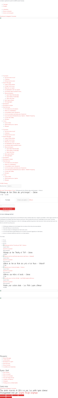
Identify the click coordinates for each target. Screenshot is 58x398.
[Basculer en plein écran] (9, 395)
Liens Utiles (8, 122)
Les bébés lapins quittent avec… (13, 91)
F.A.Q (4, 121)
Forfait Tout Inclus (9, 86)
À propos (5, 75)
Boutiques (6, 103)
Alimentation (8, 190)
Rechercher (3, 186)
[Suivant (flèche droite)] (9, 397)
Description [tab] (6, 211)
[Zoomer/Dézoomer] (3, 395)
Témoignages (8, 102)
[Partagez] (15, 395)
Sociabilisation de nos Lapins (12, 89)
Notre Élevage (7, 82)
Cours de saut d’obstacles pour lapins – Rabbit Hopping (20, 115)
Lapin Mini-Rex (10, 98)
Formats (7, 200)
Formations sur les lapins (11, 109)
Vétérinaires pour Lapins (11, 124)
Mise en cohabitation (10, 110)
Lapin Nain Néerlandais (12, 95)
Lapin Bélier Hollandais (12, 96)
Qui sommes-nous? (10, 77)
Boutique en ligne (8, 105)
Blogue (7, 126)
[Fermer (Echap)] (21, 395)
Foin (14, 190)
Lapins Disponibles (10, 84)
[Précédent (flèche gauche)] (3, 397)
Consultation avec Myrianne (12, 112)
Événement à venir (10, 81)
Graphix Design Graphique (28, 392)
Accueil (2, 190)
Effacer (31, 200)
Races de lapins (9, 93)
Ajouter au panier (7, 209)
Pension (7, 119)
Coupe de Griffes (9, 117)
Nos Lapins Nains (9, 100)
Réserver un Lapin (10, 88)
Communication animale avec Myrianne (15, 114)
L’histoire (7, 79)
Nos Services (6, 107)
